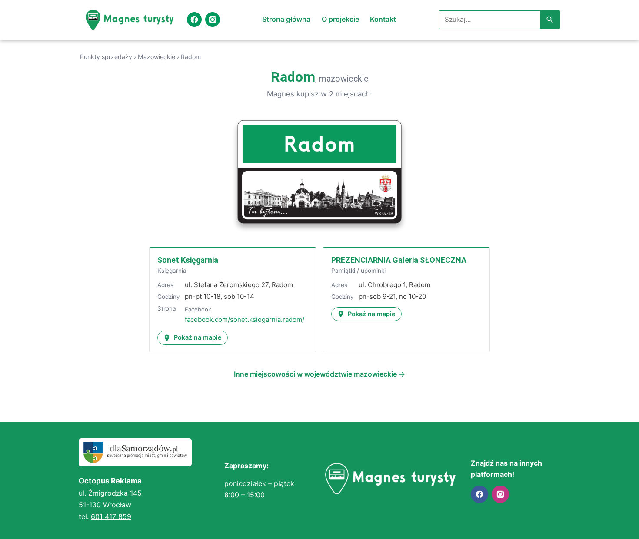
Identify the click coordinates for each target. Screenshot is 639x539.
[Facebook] (194, 19)
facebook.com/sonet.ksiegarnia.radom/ (244, 319)
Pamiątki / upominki (358, 270)
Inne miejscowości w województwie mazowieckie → (319, 374)
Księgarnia (171, 270)
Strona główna (286, 19)
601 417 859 (111, 516)
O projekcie (340, 19)
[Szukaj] (550, 20)
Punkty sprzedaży (106, 56)
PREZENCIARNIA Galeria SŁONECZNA (398, 260)
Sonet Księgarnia (187, 260)
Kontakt (383, 19)
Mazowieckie (156, 56)
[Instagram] (212, 19)
